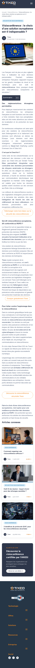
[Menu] (31, 3)
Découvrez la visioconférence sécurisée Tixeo (17, 394)
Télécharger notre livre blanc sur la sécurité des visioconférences (17, 212)
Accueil (4, 12)
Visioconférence (13, 12)
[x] (13, 658)
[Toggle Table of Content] (16, 98)
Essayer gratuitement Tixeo (17, 299)
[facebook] (17, 658)
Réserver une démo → (16, 571)
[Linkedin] (9, 658)
